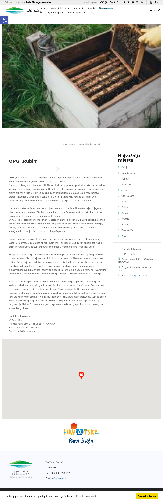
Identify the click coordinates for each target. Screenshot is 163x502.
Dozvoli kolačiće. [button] (147, 496)
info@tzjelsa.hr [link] (59, 478)
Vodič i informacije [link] (60, 8)
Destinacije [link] (78, 8)
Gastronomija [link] (106, 8)
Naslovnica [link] (67, 143)
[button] (81, 375)
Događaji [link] (91, 8)
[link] (4, 20)
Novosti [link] (43, 8)
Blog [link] (92, 12)
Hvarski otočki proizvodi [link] (88, 143)
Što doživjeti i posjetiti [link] (51, 12)
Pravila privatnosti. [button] (86, 496)
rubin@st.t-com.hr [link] (139, 275)
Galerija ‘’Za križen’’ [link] (76, 12)
